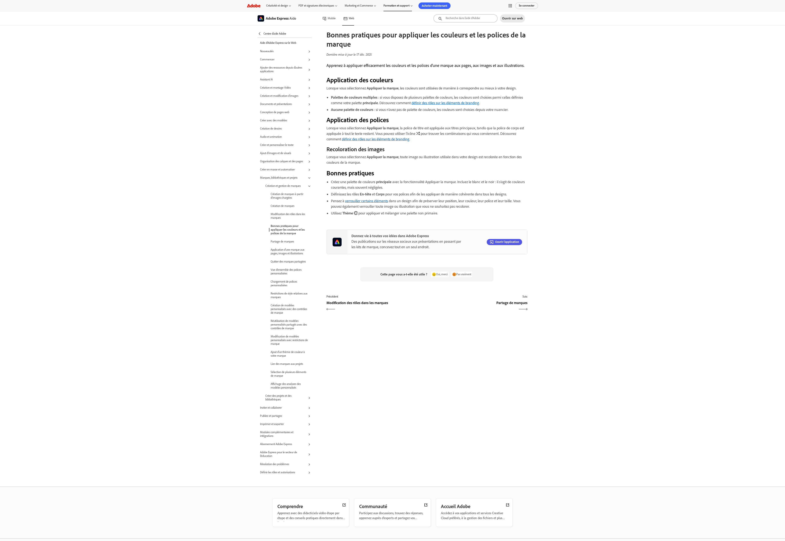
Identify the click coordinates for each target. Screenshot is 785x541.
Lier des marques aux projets (287, 364)
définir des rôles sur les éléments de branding (445, 103)
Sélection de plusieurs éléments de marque (288, 374)
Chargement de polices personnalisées (284, 283)
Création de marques (282, 206)
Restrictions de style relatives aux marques (289, 295)
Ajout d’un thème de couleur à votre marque (288, 353)
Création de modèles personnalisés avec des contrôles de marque (289, 309)
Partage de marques (282, 241)
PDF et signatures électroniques (316, 5)
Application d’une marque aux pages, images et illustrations (287, 251)
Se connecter (526, 5)
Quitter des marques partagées (288, 261)
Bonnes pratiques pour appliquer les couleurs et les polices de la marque (288, 229)
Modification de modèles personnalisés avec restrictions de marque (289, 340)
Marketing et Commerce (359, 5)
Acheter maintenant (434, 6)
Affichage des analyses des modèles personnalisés (286, 385)
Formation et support (396, 5)
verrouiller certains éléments (366, 201)
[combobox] (465, 18)
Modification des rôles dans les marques (288, 216)
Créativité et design (277, 5)
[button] (510, 5)
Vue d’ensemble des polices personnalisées (286, 271)
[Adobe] (253, 5)
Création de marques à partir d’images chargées (287, 195)
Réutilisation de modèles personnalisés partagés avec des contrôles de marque (289, 324)
